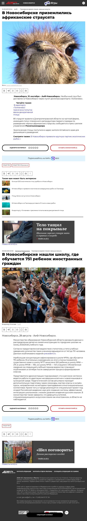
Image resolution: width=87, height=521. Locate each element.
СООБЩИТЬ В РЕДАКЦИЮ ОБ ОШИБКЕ (66, 471)
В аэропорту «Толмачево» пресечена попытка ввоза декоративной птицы (23, 110)
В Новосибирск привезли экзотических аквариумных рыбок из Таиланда (38, 189)
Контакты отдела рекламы (42, 471)
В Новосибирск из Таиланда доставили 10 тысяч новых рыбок (34, 203)
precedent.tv (50, 354)
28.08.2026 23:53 (7, 251)
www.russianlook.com (14, 85)
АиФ (19, 324)
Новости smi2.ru (9, 244)
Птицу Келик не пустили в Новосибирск (26, 196)
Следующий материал (45, 515)
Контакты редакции (24, 471)
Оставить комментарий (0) (67, 148)
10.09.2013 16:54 (7, 9)
